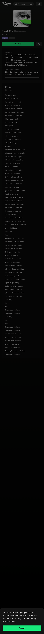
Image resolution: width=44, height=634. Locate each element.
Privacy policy (9, 621)
